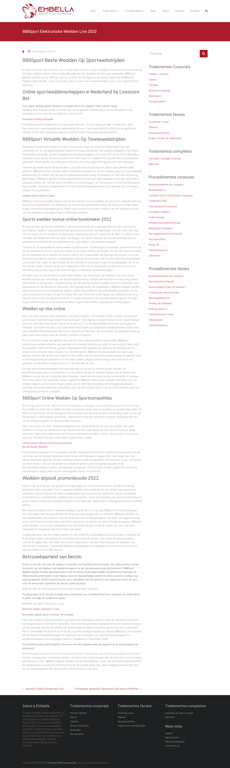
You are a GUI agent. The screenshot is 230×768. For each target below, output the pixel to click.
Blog (153, 11)
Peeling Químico (158, 309)
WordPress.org (172, 746)
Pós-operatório (157, 101)
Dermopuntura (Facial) (161, 281)
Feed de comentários (175, 741)
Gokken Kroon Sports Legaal (38, 195)
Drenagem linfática (159, 211)
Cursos (179, 11)
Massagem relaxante (160, 228)
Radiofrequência (158, 250)
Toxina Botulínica (158, 325)
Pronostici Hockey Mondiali (37, 119)
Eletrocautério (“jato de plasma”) (167, 287)
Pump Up (154, 244)
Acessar (169, 733)
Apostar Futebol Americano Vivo (43, 688)
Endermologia (156, 217)
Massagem (155, 95)
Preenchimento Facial (161, 314)
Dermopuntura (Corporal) (163, 206)
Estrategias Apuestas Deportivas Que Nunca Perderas (108, 688)
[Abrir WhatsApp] (222, 759)
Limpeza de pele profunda (164, 292)
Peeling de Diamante (160, 303)
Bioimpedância (157, 189)
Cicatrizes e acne (159, 121)
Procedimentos (133, 11)
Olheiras (153, 127)
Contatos (195, 11)
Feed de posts (171, 737)
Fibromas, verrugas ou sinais (165, 158)
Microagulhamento (159, 298)
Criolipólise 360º (158, 200)
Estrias (152, 79)
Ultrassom (154, 255)
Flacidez (153, 85)
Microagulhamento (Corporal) (165, 233)
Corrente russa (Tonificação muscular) (170, 195)
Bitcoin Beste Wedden (35, 446)
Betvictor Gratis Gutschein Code (40, 609)
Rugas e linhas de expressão (165, 138)
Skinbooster (155, 319)
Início (93, 11)
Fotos (165, 11)
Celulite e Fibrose (159, 74)
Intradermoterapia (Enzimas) (165, 222)
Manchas (154, 164)
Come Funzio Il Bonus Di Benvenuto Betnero (47, 443)
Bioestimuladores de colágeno (166, 184)
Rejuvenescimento (159, 132)
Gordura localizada (159, 90)
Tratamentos (109, 11)
